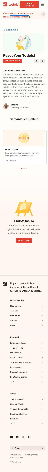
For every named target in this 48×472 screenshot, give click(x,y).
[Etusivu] (11, 4)
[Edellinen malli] (36, 61)
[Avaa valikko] (42, 4)
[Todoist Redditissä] (29, 437)
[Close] (43, 14)
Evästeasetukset (17, 458)
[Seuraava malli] (42, 61)
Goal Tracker (11, 149)
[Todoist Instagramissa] (23, 437)
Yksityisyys (26, 455)
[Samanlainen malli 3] (26, 168)
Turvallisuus (15, 455)
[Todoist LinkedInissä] (17, 437)
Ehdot (34, 455)
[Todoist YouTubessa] (11, 437)
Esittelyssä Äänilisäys (19, 17)
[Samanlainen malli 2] (24, 168)
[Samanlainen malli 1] (21, 168)
